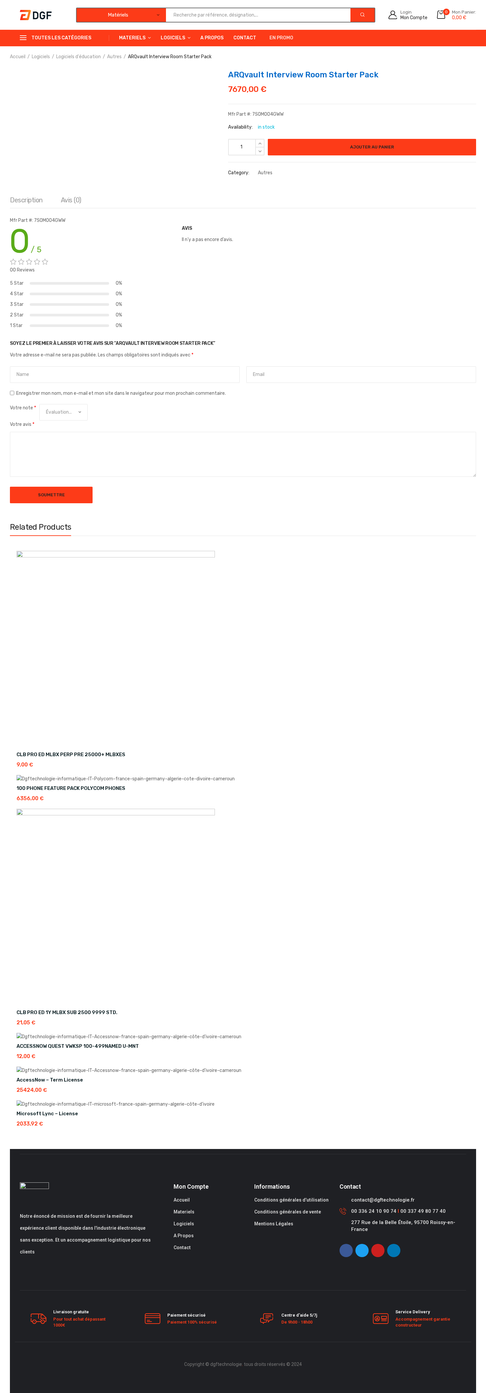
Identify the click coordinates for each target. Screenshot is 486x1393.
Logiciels (173, 38)
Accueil (17, 57)
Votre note (23, 408)
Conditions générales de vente (287, 1211)
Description (26, 200)
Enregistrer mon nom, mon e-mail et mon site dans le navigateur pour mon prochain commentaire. (121, 393)
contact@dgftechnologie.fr (383, 1200)
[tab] (26, 201)
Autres (114, 57)
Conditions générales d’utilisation (291, 1200)
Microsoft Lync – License (47, 1114)
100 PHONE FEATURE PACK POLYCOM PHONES (71, 788)
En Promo (281, 38)
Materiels (132, 38)
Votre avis (22, 424)
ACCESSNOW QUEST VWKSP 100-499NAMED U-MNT (78, 1046)
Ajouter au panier (372, 146)
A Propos (211, 38)
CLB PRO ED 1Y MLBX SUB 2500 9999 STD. (67, 1012)
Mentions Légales (273, 1223)
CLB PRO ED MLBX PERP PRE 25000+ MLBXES (71, 755)
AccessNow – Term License (50, 1080)
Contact (244, 38)
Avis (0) (71, 200)
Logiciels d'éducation (78, 57)
